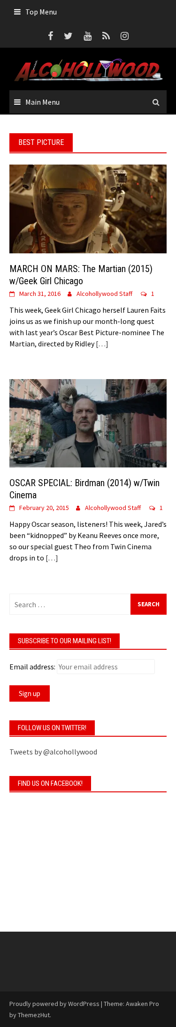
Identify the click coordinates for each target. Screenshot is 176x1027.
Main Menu (42, 102)
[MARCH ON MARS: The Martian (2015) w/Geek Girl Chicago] (88, 207)
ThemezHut (34, 1015)
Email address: (32, 666)
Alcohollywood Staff (104, 293)
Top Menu (41, 11)
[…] (101, 343)
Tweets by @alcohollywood (53, 751)
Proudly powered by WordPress (54, 1003)
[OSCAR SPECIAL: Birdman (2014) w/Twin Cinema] (88, 422)
